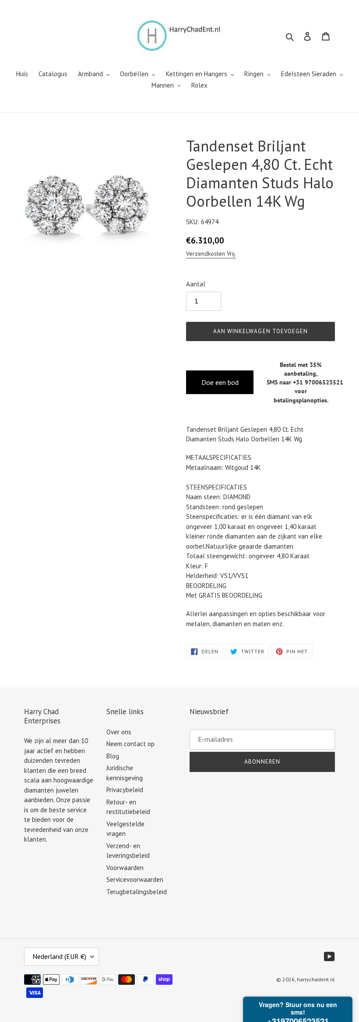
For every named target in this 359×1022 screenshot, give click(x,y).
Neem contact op (130, 744)
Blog (112, 756)
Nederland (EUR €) (59, 956)
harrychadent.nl (316, 979)
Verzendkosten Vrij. (211, 253)
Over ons (118, 732)
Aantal (195, 284)
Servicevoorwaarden (134, 879)
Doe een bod (220, 382)
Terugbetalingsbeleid (136, 892)
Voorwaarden (125, 867)
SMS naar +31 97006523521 (305, 382)
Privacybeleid (124, 790)
